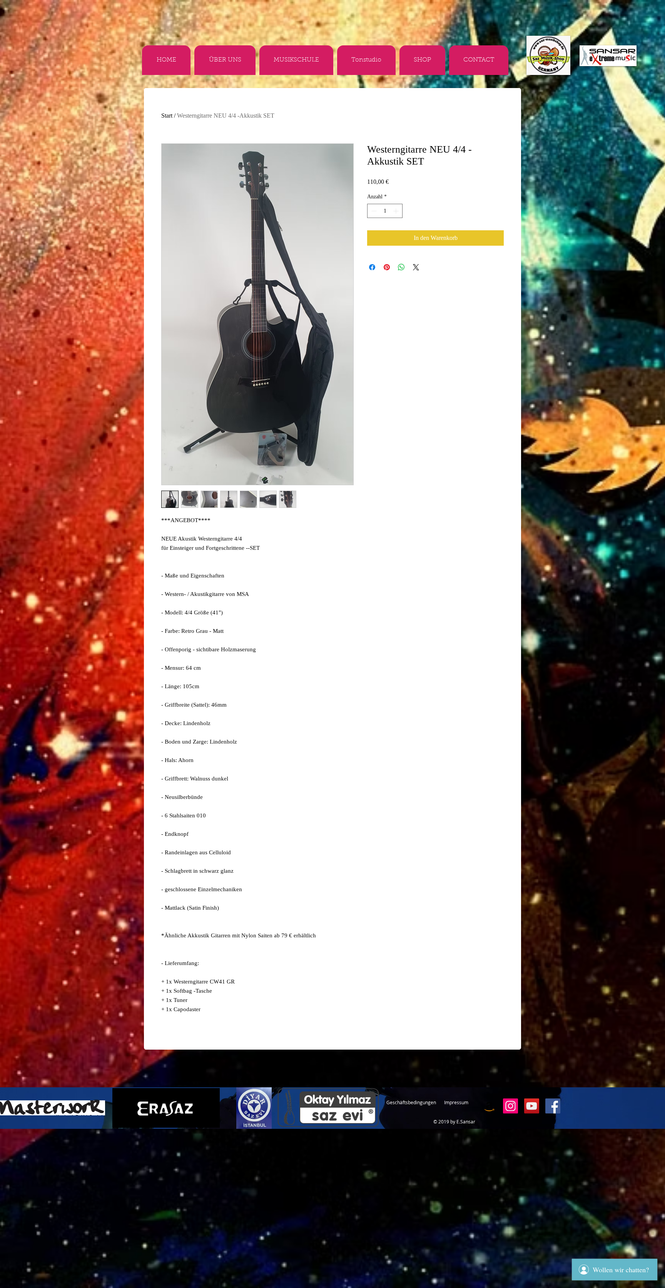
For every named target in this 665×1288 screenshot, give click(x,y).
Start (166, 115)
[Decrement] (373, 211)
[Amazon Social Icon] (489, 1105)
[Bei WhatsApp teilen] (401, 267)
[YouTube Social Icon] (531, 1105)
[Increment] (396, 211)
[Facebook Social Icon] (552, 1105)
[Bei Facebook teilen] (372, 267)
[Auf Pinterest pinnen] (386, 267)
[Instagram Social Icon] (510, 1105)
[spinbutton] (385, 211)
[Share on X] (416, 267)
